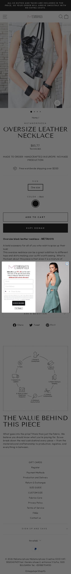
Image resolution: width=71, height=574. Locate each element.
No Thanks (18, 308)
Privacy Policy (23, 299)
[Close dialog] (67, 263)
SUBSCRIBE (18, 303)
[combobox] (7, 291)
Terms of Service (28, 299)
